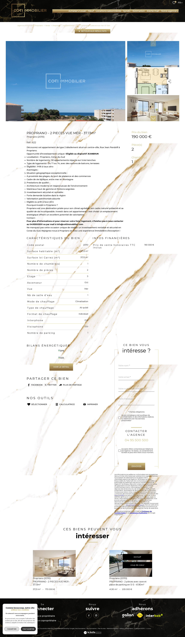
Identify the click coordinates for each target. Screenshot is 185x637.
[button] (153, 118)
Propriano (57, 25)
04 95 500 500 (136, 440)
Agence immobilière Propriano (30, 25)
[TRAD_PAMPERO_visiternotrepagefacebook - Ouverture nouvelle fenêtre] (89, 615)
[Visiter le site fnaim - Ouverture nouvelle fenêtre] (140, 615)
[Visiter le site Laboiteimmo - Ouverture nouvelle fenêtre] (92, 633)
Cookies (148, 628)
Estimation (139, 11)
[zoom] (65, 120)
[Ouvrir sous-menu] (79, 11)
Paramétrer (11, 629)
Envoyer (136, 466)
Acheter (73, 11)
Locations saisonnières (108, 11)
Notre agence (168, 11)
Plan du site (101, 628)
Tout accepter (28, 629)
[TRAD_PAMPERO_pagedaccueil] (29, 16)
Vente (47, 25)
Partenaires (129, 628)
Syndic (127, 11)
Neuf (91, 11)
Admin (121, 628)
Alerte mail (153, 11)
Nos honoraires (80, 628)
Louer (83, 11)
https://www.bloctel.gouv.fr (135, 505)
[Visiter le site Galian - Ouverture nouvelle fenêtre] (128, 615)
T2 (78, 25)
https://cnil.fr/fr (119, 495)
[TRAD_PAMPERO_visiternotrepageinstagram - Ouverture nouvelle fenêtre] (96, 615)
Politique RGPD (139, 628)
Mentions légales (112, 628)
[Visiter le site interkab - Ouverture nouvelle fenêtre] (154, 615)
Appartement (69, 25)
